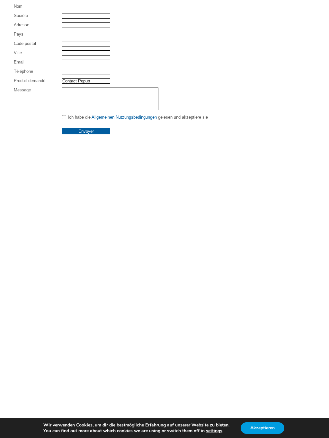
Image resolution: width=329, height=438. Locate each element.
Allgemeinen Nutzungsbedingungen (124, 117)
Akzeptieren (262, 428)
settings (214, 431)
